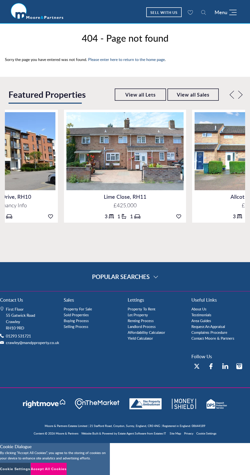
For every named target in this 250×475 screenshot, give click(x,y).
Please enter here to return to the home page (126, 59)
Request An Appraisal (208, 326)
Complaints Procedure (209, 332)
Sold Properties (76, 314)
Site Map (175, 433)
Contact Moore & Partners (212, 338)
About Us (199, 309)
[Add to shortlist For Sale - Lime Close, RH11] (180, 216)
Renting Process (141, 320)
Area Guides (201, 320)
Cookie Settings (206, 433)
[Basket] (190, 12)
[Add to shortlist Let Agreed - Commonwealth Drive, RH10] (51, 216)
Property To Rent (141, 309)
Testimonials (201, 314)
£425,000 (125, 205)
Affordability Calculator (146, 332)
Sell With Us (163, 12)
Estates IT (160, 433)
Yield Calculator (140, 338)
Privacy (188, 433)
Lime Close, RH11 (125, 196)
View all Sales (193, 95)
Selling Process (76, 326)
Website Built (89, 433)
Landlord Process (142, 326)
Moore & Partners (67, 433)
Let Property (138, 314)
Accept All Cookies (49, 469)
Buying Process (76, 320)
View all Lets (140, 95)
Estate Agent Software (132, 433)
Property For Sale (78, 309)
